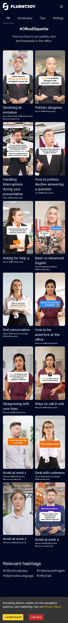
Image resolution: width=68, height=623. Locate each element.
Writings (58, 18)
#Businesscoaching (12, 479)
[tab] (8, 18)
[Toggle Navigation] (61, 6)
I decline (36, 617)
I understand (13, 617)
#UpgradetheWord (48, 267)
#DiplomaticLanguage (18, 334)
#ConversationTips (11, 119)
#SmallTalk (12, 116)
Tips (43, 18)
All (8, 18)
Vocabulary (24, 18)
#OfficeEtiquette (25, 116)
